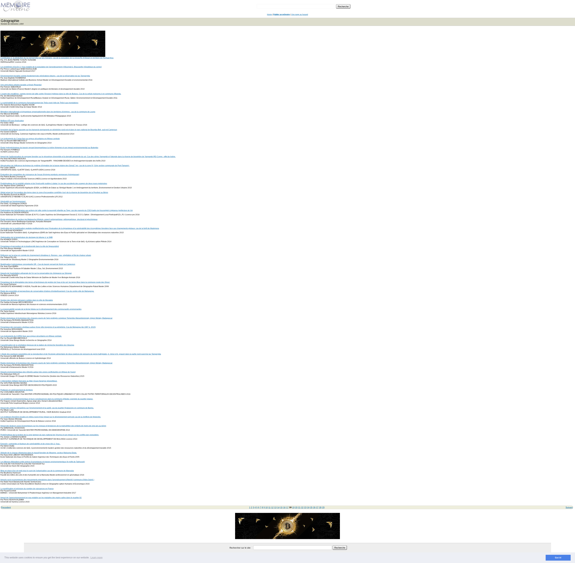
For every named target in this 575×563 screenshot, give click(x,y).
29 (323, 507)
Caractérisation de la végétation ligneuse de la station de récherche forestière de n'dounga (37, 345)
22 (302, 507)
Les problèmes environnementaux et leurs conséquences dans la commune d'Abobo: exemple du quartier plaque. (46, 399)
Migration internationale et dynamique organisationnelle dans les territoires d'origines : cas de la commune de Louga (47, 112)
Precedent (6, 507)
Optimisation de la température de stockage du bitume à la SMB (26, 237)
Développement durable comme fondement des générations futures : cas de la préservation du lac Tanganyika (45, 76)
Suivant (569, 507)
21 (299, 507)
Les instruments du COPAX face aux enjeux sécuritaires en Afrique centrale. (31, 336)
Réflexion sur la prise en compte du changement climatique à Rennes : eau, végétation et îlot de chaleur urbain (45, 255)
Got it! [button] (558, 557)
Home (269, 14)
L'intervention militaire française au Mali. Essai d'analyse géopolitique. (28, 381)
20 (296, 507)
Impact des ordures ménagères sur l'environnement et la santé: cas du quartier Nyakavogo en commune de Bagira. (47, 408)
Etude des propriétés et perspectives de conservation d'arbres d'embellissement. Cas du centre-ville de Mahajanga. (47, 291)
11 (269, 507)
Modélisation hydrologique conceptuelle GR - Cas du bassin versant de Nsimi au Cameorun (37, 264)
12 (272, 507)
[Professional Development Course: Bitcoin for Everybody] (52, 56)
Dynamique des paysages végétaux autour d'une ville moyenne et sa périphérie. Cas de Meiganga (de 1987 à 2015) (48, 327)
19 (293, 507)
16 (284, 507)
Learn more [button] (96, 557)
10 (266, 507)
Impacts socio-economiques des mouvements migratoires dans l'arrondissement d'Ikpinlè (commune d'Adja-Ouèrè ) (47, 480)
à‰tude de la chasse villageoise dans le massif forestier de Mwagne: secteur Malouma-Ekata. (38, 453)
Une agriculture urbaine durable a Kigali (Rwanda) (21, 85)
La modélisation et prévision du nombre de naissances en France (27, 489)
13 (275, 507)
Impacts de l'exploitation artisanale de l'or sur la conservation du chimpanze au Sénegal (36, 273)
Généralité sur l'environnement (12, 201)
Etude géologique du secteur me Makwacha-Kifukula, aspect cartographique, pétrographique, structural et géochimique (48, 219)
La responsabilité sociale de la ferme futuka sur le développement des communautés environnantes (40, 309)
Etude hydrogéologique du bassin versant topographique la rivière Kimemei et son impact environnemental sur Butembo (49, 148)
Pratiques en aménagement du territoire (16, 390)
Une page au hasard (299, 14)
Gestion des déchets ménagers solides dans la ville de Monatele (26, 300)
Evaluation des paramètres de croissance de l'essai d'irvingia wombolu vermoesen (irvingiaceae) (39, 175)
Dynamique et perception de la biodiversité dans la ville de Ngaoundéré (29, 246)
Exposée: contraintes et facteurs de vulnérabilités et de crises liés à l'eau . (30, 444)
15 (281, 507)
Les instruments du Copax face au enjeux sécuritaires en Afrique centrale (30, 139)
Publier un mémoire (281, 14)
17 (287, 507)
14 (278, 507)
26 (314, 507)
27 (317, 507)
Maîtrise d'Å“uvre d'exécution (12, 121)
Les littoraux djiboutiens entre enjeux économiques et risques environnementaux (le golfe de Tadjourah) (42, 462)
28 (320, 507)
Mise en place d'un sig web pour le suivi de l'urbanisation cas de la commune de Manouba (37, 471)
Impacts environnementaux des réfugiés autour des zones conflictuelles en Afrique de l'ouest (37, 372)
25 (311, 507)
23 (305, 507)
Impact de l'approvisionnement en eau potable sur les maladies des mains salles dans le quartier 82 (41, 498)
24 (308, 507)
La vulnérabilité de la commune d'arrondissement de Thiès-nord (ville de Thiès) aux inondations (39, 103)
